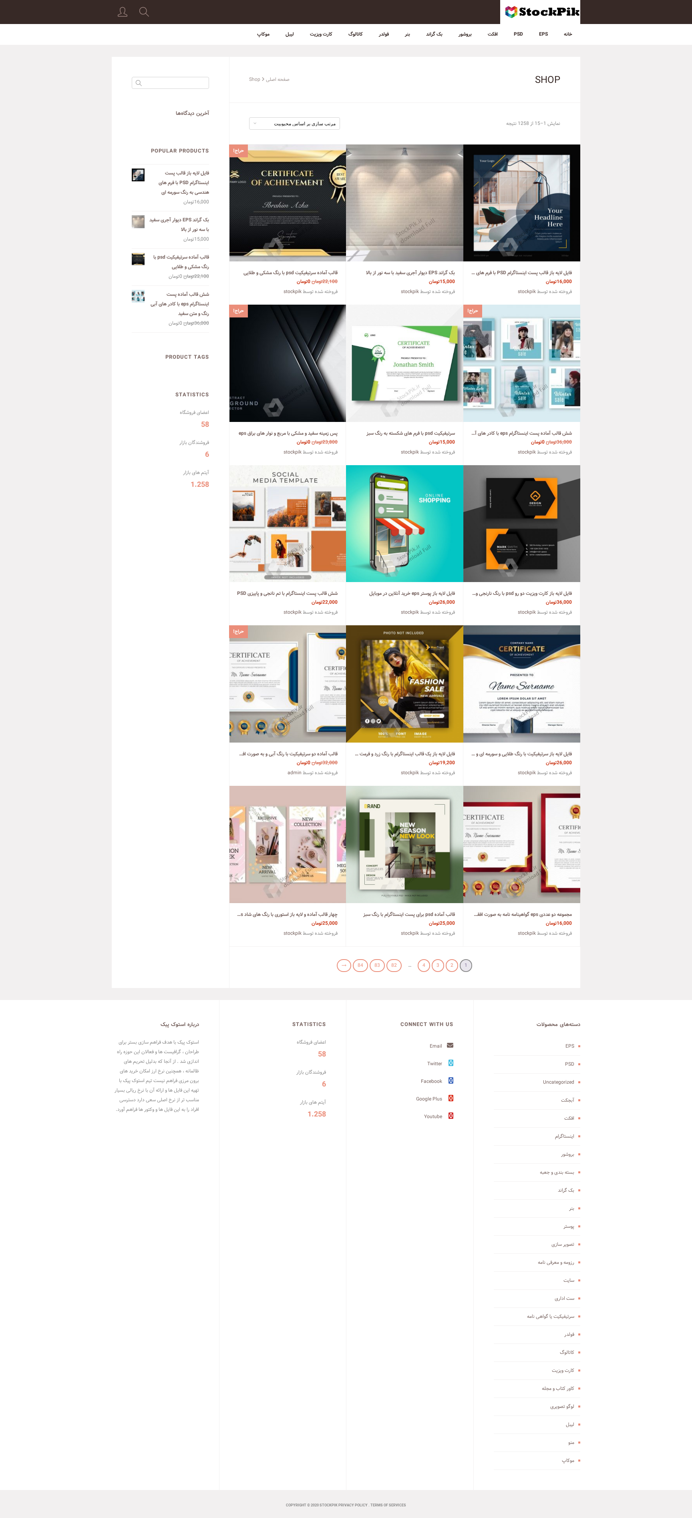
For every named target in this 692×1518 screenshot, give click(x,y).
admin (295, 773)
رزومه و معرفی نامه (556, 1262)
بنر (407, 34)
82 (394, 965)
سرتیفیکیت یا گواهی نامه (550, 1316)
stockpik (527, 291)
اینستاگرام (564, 1136)
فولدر (384, 34)
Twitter (435, 1064)
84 (360, 965)
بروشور (465, 34)
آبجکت (567, 1100)
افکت (493, 34)
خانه (568, 34)
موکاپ (263, 34)
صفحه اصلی (278, 79)
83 (377, 965)
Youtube (433, 1116)
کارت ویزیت (321, 34)
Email (436, 1046)
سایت (568, 1280)
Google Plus (429, 1099)
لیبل (290, 34)
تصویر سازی (562, 1244)
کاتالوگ (355, 34)
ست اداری (564, 1298)
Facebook (432, 1081)
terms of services (388, 1505)
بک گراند (434, 34)
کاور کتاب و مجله (558, 1388)
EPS (543, 34)
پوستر (568, 1226)
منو (571, 1442)
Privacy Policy (353, 1505)
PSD (518, 34)
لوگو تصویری (562, 1406)
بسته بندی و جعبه (557, 1172)
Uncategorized (558, 1082)
